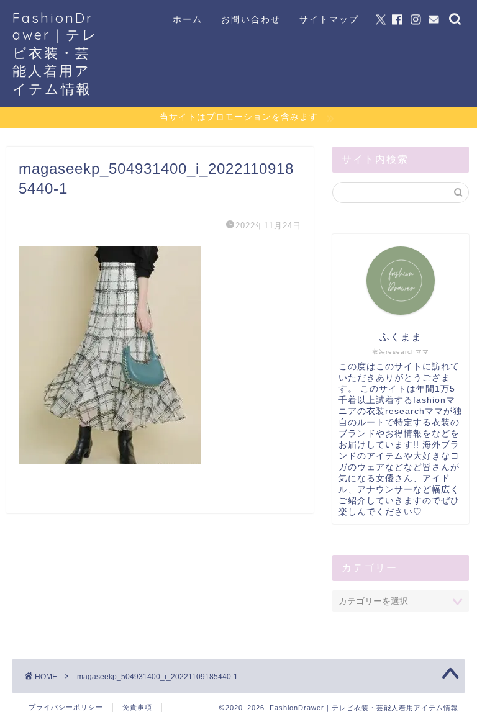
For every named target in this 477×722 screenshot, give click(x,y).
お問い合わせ (251, 19)
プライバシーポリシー (66, 707)
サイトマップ (329, 19)
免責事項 (137, 707)
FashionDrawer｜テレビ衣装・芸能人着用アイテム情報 (55, 53)
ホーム (187, 19)
